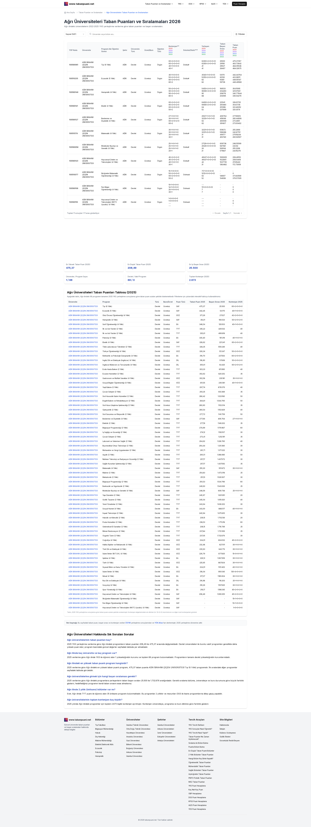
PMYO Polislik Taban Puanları (200, 778)
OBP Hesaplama (195, 793)
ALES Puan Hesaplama (197, 805)
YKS (179, 4)
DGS (190, 4)
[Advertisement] (155, 240)
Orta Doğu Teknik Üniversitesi (138, 729)
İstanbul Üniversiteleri (166, 725)
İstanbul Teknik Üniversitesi (137, 725)
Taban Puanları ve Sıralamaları (91, 12)
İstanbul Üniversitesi (134, 756)
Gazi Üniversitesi (133, 740)
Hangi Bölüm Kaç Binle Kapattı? (201, 758)
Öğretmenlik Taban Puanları (200, 762)
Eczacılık (98, 748)
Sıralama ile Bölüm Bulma (198, 743)
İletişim (222, 729)
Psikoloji (98, 752)
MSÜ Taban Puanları (197, 782)
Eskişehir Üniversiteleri (166, 737)
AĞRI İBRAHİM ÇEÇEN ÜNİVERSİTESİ (83, 306)
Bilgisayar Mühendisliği (104, 729)
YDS (224, 4)
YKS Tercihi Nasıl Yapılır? (198, 733)
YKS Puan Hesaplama (197, 786)
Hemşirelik (99, 756)
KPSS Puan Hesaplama (198, 801)
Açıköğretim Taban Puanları (199, 774)
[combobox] (75, 34)
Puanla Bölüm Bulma (196, 747)
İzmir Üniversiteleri (164, 733)
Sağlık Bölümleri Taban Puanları (201, 770)
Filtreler (241, 34)
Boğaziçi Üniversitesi (134, 748)
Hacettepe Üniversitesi (135, 733)
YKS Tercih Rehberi (196, 725)
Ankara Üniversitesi (134, 752)
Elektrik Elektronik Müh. (104, 744)
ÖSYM (128, 623)
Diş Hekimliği (100, 737)
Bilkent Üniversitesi (133, 744)
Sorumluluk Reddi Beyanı (230, 740)
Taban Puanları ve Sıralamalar (158, 4)
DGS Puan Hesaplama (197, 797)
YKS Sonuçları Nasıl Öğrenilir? (200, 729)
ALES (213, 4)
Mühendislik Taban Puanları (199, 766)
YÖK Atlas (159, 623)
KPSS (202, 4)
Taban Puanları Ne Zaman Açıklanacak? (199, 738)
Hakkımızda (224, 725)
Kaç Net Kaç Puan (196, 790)
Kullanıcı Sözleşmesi (228, 733)
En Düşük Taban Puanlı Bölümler (201, 751)
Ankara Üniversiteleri (165, 729)
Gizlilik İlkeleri (225, 737)
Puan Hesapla (239, 4)
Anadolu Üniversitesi (134, 737)
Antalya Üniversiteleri (165, 740)
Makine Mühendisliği (103, 740)
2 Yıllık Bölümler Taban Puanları (201, 755)
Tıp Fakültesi (100, 725)
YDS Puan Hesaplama (197, 809)
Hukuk (97, 733)
